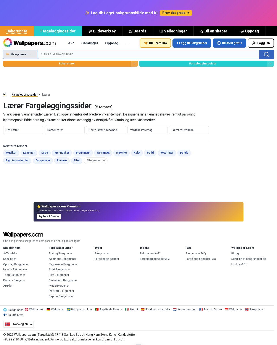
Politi (151, 152)
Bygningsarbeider (18, 160)
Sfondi (133, 309)
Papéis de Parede (111, 309)
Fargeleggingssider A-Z (155, 258)
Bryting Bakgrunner (61, 253)
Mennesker (63, 152)
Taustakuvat (15, 314)
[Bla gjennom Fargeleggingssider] (270, 64)
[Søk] (266, 54)
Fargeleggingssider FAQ (201, 258)
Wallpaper (57, 309)
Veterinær (168, 152)
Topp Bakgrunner (14, 274)
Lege (45, 152)
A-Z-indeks (10, 253)
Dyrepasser (44, 160)
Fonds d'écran (213, 309)
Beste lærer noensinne (103, 130)
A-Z (71, 43)
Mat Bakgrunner (59, 285)
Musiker (12, 152)
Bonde (185, 152)
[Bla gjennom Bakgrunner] (134, 64)
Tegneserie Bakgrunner (63, 264)
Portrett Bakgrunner (61, 290)
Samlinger (89, 43)
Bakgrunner (16, 31)
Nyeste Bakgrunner (15, 269)
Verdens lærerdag (141, 130)
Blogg (235, 253)
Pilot (78, 160)
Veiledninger (175, 31)
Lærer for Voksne (182, 130)
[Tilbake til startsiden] (29, 43)
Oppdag (252, 31)
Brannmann (84, 152)
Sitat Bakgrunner (59, 269)
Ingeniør (123, 152)
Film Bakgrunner (59, 274)
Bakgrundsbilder (81, 309)
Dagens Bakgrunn (14, 280)
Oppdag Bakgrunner (16, 264)
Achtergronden (186, 309)
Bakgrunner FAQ (196, 253)
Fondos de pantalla (157, 309)
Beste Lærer (55, 130)
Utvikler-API (238, 264)
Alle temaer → (95, 160)
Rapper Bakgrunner (61, 296)
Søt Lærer (12, 130)
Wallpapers (36, 309)
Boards (140, 31)
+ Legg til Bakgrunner (192, 43)
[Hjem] (4, 94)
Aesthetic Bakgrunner (62, 258)
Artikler (7, 285)
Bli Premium (158, 43)
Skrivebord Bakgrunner (63, 280)
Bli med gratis (232, 43)
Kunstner (30, 152)
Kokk (138, 152)
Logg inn (263, 43)
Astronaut (104, 152)
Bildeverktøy (104, 31)
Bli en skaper (216, 31)
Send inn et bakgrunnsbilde (248, 258)
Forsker (63, 160)
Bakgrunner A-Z (150, 253)
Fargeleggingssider (58, 31)
